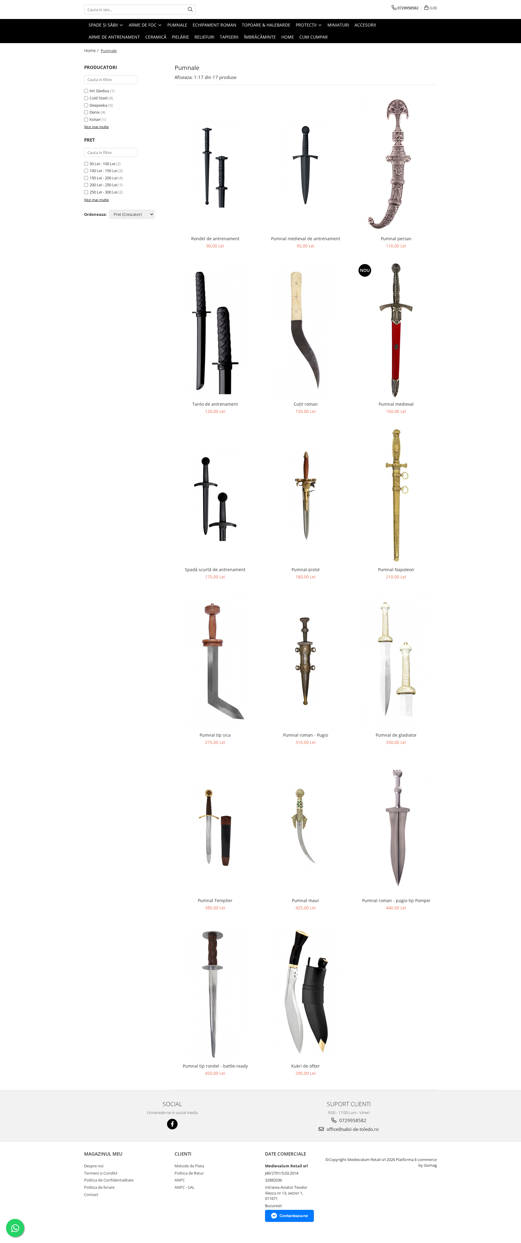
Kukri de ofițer (305, 1066)
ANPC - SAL (184, 1187)
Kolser (95, 119)
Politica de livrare (99, 1187)
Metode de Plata (189, 1166)
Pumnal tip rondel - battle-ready (215, 1066)
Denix (95, 112)
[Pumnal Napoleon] (396, 496)
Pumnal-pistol (306, 569)
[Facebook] (172, 1124)
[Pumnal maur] (306, 827)
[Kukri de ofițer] (306, 992)
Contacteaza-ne (293, 1215)
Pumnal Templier (215, 900)
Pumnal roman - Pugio (305, 735)
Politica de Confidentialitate (109, 1180)
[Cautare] (190, 9)
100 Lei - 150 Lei (103, 170)
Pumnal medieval (396, 404)
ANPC (180, 1180)
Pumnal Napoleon (396, 569)
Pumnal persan (396, 238)
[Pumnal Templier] (215, 827)
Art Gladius (99, 90)
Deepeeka (98, 105)
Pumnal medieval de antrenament (305, 238)
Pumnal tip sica (215, 735)
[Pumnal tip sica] (215, 661)
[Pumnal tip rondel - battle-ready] (215, 992)
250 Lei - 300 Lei (103, 192)
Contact (91, 1194)
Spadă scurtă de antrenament (215, 569)
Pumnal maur (305, 900)
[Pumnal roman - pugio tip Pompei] (396, 827)
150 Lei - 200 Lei (103, 178)
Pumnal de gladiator (396, 735)
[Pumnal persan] (396, 165)
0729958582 (352, 1120)
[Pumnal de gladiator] (396, 661)
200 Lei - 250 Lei (103, 184)
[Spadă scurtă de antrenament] (215, 496)
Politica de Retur (189, 1173)
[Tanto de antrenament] (215, 330)
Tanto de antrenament (215, 404)
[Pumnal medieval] (396, 330)
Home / (92, 50)
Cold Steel (98, 98)
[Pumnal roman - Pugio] (306, 661)
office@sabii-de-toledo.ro (352, 1129)
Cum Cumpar (313, 37)
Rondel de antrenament (215, 238)
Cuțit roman (306, 404)
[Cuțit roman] (306, 330)
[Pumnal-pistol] (306, 496)
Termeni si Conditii (100, 1173)
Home (287, 37)
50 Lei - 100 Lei (102, 163)
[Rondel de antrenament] (215, 165)
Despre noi (93, 1166)
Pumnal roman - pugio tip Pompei (396, 900)
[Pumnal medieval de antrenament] (306, 165)
